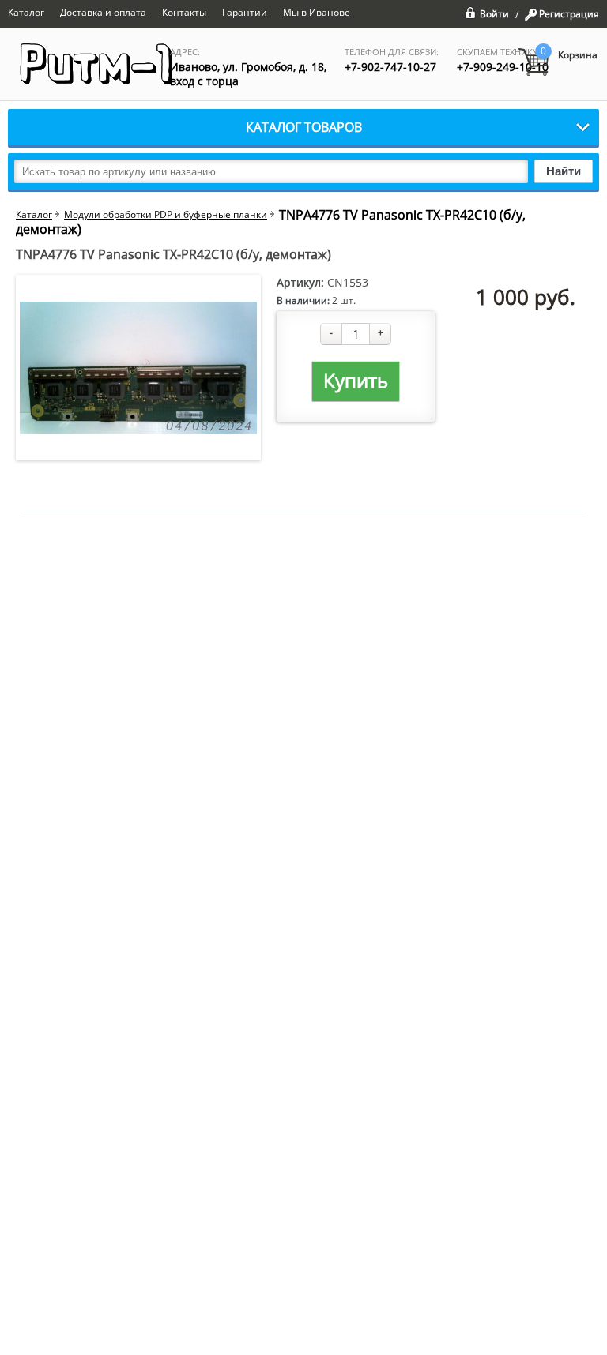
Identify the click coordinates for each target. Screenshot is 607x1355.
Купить (355, 380)
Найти (563, 171)
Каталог (34, 214)
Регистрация (569, 14)
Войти (494, 13)
